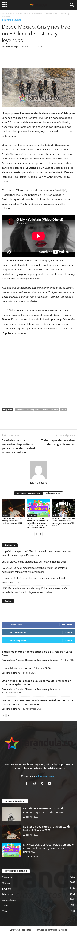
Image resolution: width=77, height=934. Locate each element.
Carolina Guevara (11, 672)
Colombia (32, 515)
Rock (63, 410)
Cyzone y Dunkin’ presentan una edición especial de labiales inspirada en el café (34, 580)
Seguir (69, 632)
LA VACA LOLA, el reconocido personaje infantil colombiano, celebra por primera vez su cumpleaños (37, 523)
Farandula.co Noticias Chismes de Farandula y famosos (30, 659)
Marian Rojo (12, 46)
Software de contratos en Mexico (51, 929)
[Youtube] (50, 783)
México (45, 410)
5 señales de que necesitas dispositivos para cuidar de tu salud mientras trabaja (18, 446)
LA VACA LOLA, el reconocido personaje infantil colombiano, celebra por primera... (48, 848)
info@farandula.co (46, 776)
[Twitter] (14, 60)
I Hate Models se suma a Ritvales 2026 (26, 668)
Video (55, 515)
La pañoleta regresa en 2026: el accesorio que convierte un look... (45, 810)
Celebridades (9, 900)
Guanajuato (32, 410)
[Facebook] (5, 60)
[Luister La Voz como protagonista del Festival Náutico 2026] (13, 508)
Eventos (6, 888)
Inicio (4, 13)
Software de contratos (20, 929)
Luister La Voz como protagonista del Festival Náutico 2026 (12, 520)
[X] (43, 783)
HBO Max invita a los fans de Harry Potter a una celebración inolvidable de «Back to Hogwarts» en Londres (34, 590)
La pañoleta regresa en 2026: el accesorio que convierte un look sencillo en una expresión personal (36, 553)
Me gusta (67, 624)
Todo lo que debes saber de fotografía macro (58, 442)
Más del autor (53, 493)
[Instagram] (35, 783)
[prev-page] (36, 534)
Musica (16, 20)
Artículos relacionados (28, 493)
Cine (4, 911)
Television (7, 894)
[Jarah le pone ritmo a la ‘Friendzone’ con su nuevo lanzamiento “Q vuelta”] (63, 508)
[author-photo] (38, 470)
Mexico (13, 13)
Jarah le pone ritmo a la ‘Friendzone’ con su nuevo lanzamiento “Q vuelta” (63, 522)
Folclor (20, 410)
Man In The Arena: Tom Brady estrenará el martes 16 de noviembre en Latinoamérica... (37, 702)
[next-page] (41, 534)
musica (54, 410)
